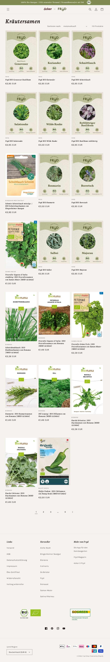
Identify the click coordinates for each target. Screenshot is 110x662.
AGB (8, 554)
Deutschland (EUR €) (18, 652)
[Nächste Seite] (72, 512)
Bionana (44, 560)
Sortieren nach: (54, 26)
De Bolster (45, 572)
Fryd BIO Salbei (45, 270)
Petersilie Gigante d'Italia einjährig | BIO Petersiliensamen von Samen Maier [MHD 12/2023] (19, 277)
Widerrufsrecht (13, 578)
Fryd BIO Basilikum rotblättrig (84, 141)
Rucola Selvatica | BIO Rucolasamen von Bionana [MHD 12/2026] (85, 422)
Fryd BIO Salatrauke (14, 141)
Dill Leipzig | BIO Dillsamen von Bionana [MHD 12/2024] (52, 415)
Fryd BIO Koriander (46, 80)
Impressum (12, 566)
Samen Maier (46, 590)
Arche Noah (45, 548)
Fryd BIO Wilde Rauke (47, 141)
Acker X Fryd (79, 563)
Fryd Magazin (80, 557)
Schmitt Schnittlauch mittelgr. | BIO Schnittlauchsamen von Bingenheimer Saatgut (18, 206)
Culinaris (44, 566)
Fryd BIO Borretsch (79, 203)
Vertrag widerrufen (15, 584)
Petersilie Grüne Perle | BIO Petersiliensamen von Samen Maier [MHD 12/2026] (86, 346)
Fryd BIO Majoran (79, 270)
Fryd (42, 578)
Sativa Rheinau (47, 596)
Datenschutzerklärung (17, 560)
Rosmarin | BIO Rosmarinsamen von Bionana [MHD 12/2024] (18, 415)
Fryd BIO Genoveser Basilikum (18, 80)
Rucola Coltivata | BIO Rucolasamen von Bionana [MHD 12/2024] (19, 495)
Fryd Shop (85, 656)
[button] (8, 9)
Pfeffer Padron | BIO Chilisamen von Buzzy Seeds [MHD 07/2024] (52, 492)
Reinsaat (44, 584)
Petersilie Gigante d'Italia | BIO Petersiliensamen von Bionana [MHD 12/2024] (51, 343)
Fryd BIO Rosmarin (46, 203)
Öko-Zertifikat (13, 572)
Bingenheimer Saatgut (50, 554)
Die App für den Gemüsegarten (81, 549)
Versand (10, 548)
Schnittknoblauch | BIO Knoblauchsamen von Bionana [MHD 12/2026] (18, 350)
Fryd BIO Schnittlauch (81, 80)
